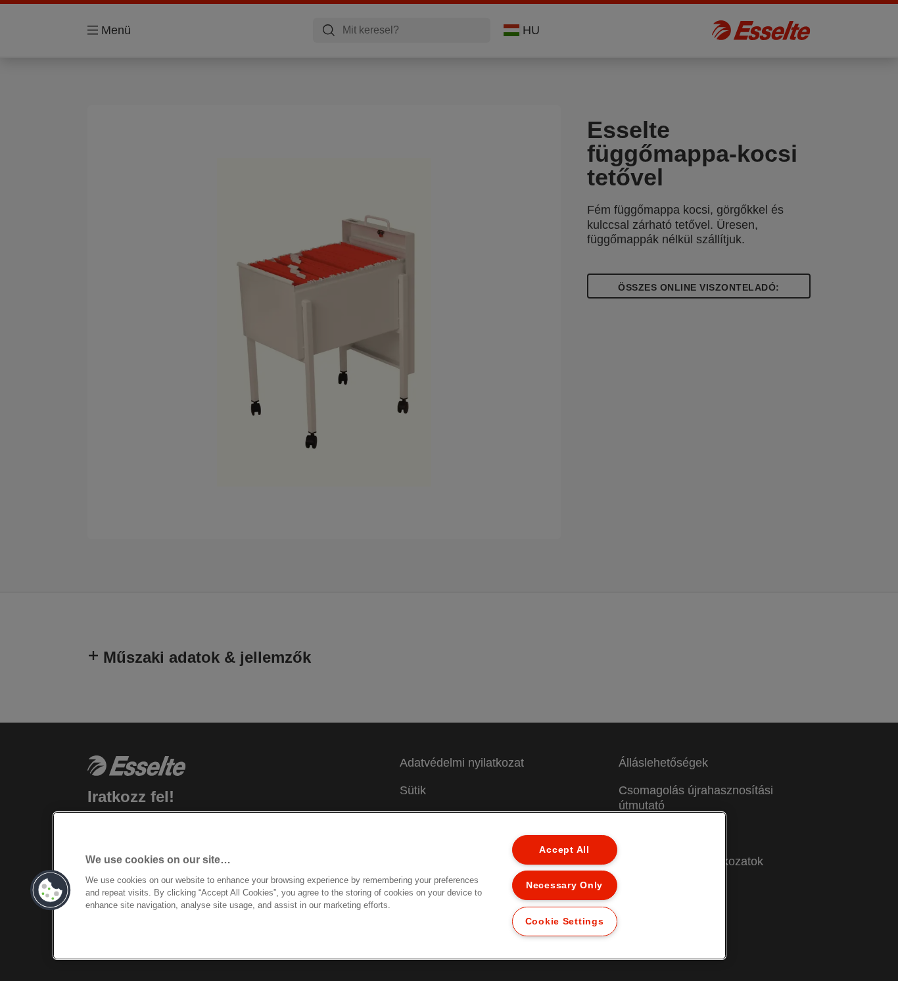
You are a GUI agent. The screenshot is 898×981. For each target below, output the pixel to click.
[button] (51, 890)
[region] (389, 885)
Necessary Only (564, 885)
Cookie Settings (564, 921)
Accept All (564, 849)
